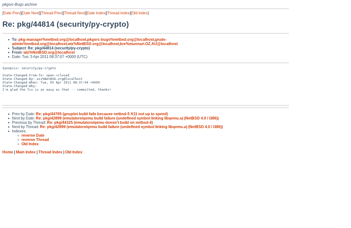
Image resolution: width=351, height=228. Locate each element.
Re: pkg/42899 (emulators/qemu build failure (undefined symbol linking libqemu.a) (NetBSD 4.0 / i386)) (127, 118)
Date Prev (11, 13)
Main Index (26, 152)
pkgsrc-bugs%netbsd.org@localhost (120, 39)
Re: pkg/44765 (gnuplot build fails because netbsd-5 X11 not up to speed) (102, 114)
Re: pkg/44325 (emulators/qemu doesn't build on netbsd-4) (100, 122)
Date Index (96, 13)
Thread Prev (51, 13)
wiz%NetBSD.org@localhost (93, 44)
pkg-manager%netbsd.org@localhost (52, 39)
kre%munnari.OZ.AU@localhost (149, 44)
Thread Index (118, 13)
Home (7, 152)
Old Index (140, 13)
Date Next (30, 13)
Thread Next (74, 13)
